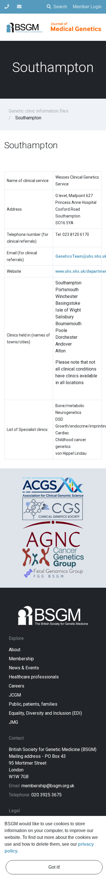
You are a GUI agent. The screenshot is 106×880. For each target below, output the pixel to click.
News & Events (24, 667)
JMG (13, 722)
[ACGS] (53, 487)
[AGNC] (53, 534)
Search (60, 6)
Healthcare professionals (34, 677)
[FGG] (53, 573)
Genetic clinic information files (38, 111)
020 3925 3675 (46, 795)
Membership (21, 658)
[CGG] (53, 557)
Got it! (54, 867)
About (14, 649)
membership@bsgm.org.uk (47, 785)
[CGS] (53, 509)
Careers (16, 686)
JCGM (15, 695)
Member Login (87, 6)
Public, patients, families (33, 704)
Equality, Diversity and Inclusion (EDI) (45, 713)
